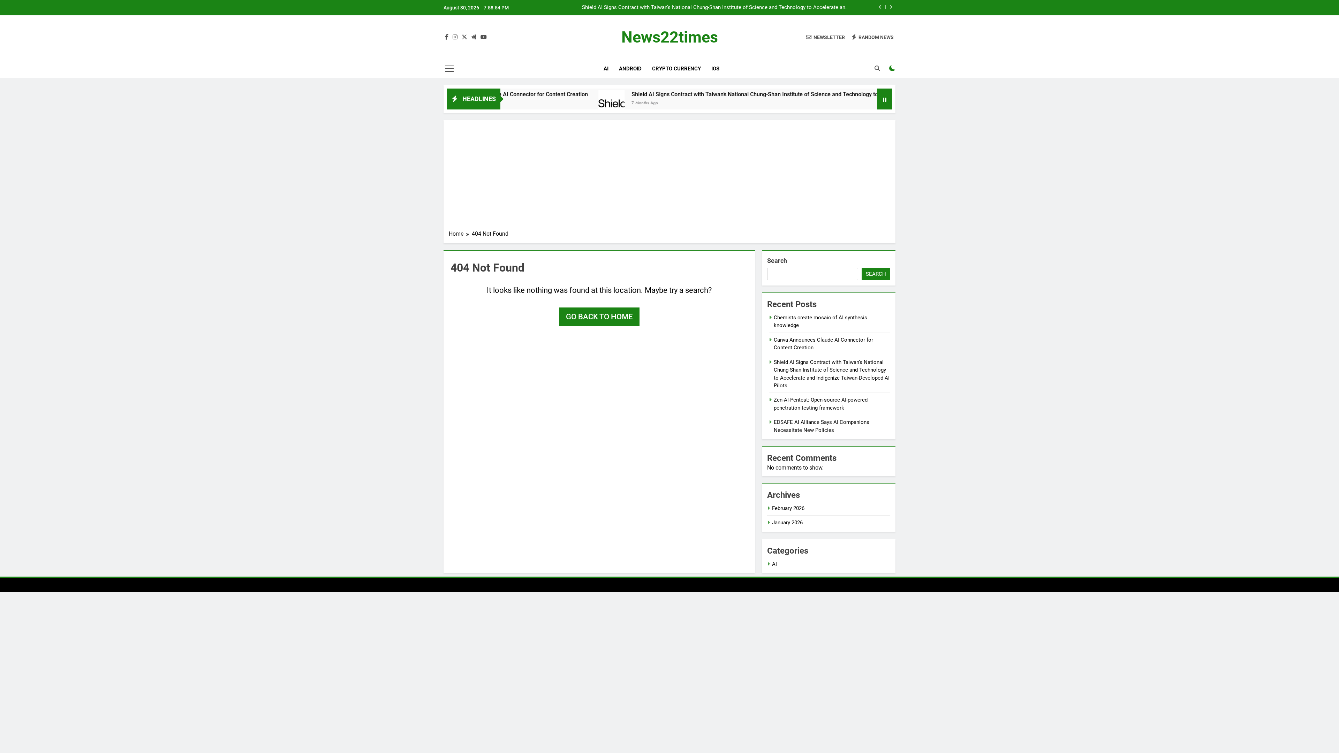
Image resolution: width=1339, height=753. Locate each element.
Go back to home (599, 316)
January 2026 (787, 522)
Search (777, 260)
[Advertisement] (669, 177)
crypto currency (676, 69)
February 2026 (788, 508)
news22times (669, 37)
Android (630, 69)
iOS (715, 69)
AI (606, 69)
